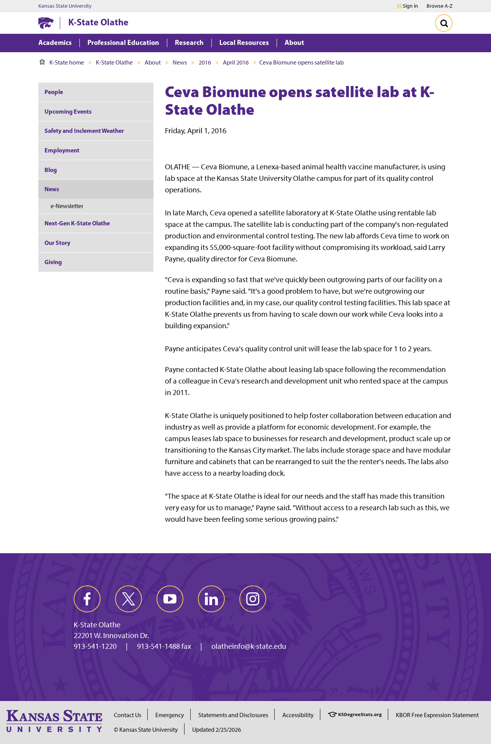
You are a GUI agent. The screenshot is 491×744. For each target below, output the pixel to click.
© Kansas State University (146, 729)
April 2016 (236, 62)
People (53, 92)
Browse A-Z (440, 6)
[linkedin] (211, 598)
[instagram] (252, 598)
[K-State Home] (46, 22)
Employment (61, 150)
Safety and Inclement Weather (84, 130)
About (153, 62)
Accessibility (298, 715)
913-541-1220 (95, 646)
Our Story (57, 242)
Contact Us (127, 715)
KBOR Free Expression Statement (437, 715)
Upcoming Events (68, 111)
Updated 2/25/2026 (216, 729)
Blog (50, 170)
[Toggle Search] (444, 23)
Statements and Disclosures (233, 715)
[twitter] (128, 598)
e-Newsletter (67, 206)
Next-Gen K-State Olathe (77, 223)
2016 (205, 62)
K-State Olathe (98, 22)
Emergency (169, 715)
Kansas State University (65, 6)
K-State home (66, 62)
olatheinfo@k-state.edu (248, 646)
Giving (53, 262)
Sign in (410, 6)
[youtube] (170, 598)
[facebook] (87, 598)
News (180, 62)
